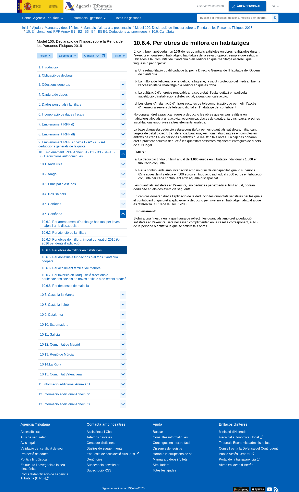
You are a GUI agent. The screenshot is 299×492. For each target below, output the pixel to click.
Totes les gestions (128, 18)
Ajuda (36, 27)
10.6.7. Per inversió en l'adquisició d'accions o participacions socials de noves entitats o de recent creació (84, 277)
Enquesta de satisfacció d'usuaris (111, 454)
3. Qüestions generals (54, 84)
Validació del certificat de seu (42, 448)
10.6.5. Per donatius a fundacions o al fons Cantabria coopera (80, 259)
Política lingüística (34, 459)
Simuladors (161, 465)
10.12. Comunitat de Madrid (60, 344)
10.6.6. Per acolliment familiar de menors (71, 268)
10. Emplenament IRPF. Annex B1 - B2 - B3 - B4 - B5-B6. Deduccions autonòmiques (86, 31)
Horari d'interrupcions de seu (173, 454)
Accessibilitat (30, 432)
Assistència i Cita (99, 432)
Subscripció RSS (99, 470)
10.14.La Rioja (50, 364)
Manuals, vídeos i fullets (62, 27)
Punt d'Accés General (234, 454)
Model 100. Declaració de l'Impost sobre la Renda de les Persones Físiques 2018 (193, 27)
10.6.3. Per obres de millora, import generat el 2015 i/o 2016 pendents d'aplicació (81, 241)
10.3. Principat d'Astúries (58, 184)
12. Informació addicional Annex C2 (64, 394)
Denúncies (94, 459)
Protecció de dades (34, 454)
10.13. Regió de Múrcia (57, 354)
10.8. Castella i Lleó (54, 304)
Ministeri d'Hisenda (233, 432)
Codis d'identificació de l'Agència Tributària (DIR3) (44, 476)
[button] (275, 6)
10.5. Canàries (50, 204)
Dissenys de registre (167, 448)
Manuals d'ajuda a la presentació (107, 27)
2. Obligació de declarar (55, 75)
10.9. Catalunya (51, 314)
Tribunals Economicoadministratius (244, 442)
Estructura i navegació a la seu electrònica (43, 466)
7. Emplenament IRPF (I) (56, 124)
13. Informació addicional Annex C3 (64, 404)
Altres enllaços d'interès (236, 465)
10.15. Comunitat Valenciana (61, 374)
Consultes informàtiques (170, 437)
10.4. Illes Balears (53, 194)
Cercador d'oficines (101, 442)
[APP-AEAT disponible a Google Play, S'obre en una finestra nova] (241, 489)
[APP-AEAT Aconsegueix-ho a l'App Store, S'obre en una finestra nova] (258, 489)
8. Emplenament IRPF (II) (56, 134)
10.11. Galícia (50, 334)
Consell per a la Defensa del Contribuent (248, 448)
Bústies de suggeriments (104, 448)
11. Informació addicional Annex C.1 (64, 384)
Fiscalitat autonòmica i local (239, 437)
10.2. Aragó (48, 174)
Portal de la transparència (237, 459)
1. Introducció (48, 67)
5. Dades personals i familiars (59, 104)
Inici (25, 27)
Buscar (158, 432)
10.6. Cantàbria (163, 31)
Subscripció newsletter (103, 465)
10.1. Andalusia (51, 164)
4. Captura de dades (53, 94)
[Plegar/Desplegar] (123, 85)
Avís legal (28, 442)
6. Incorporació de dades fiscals (61, 114)
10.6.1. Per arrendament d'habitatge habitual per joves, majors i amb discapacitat (81, 223)
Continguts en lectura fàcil (171, 442)
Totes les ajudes (164, 470)
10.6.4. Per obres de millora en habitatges (72, 250)
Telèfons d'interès (99, 437)
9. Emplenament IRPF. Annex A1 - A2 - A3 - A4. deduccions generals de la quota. (72, 144)
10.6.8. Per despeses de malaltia (65, 286)
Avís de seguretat (33, 437)
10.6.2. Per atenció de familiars (64, 232)
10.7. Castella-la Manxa (57, 294)
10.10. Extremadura (54, 324)
